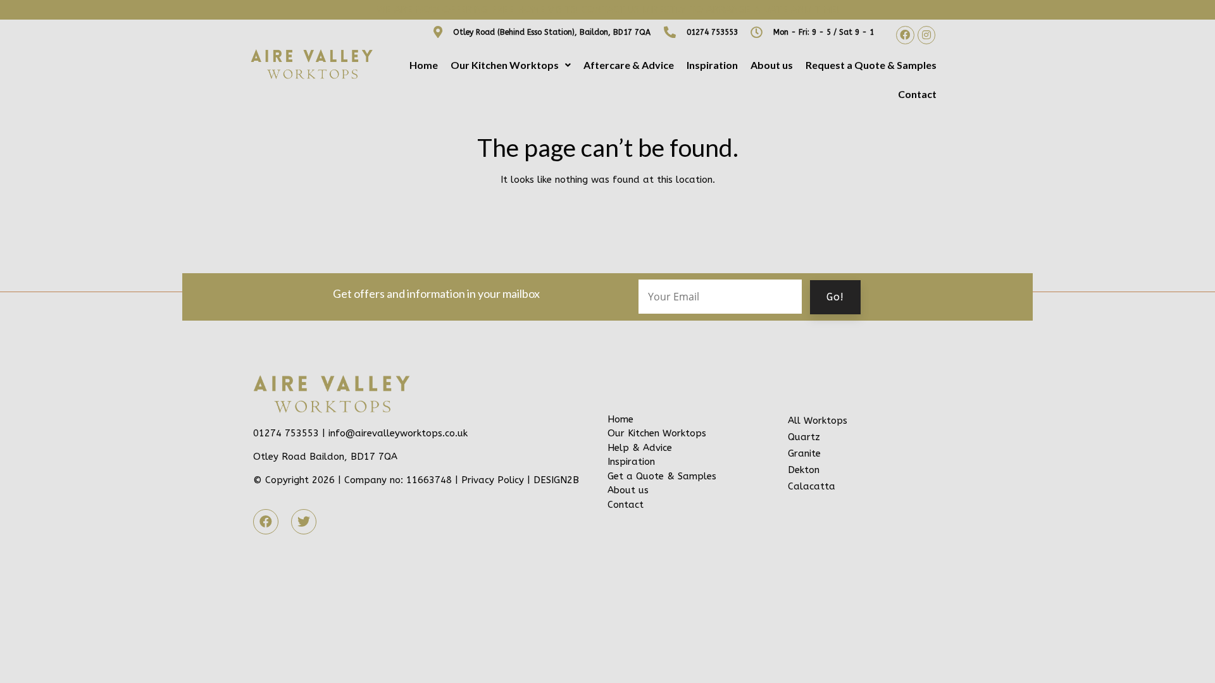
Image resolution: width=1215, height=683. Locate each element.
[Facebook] (905, 35)
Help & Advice (640, 447)
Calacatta (811, 486)
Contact (917, 94)
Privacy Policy (492, 480)
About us (772, 65)
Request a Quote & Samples (871, 65)
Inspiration (712, 65)
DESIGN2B (556, 480)
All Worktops (817, 420)
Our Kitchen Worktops (505, 65)
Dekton (803, 470)
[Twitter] (303, 521)
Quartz (804, 437)
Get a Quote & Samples (662, 476)
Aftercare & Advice (628, 65)
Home (423, 65)
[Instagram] (927, 35)
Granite (804, 453)
